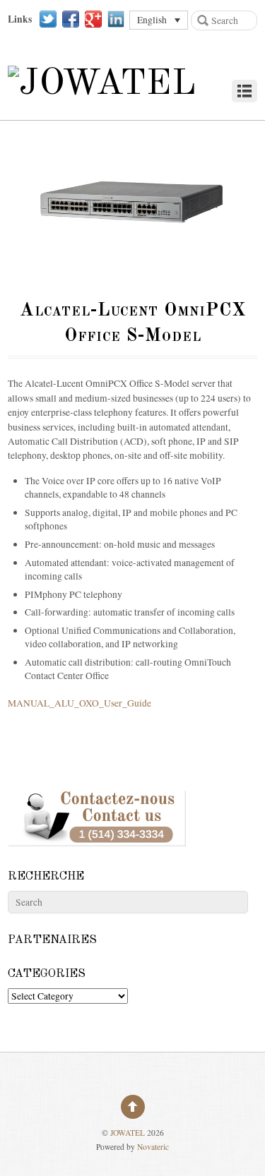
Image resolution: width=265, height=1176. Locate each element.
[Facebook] (70, 19)
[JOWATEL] (102, 84)
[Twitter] (48, 19)
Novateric (153, 1146)
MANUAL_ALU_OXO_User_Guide (79, 703)
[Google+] (93, 19)
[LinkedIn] (115, 19)
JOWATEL (127, 1132)
